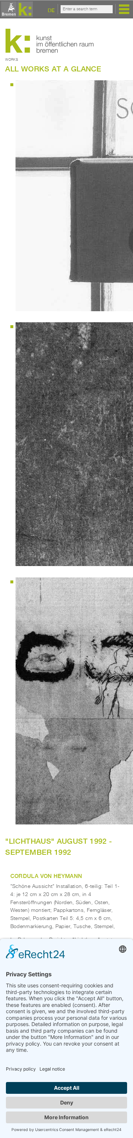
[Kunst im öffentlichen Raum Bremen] (16, 10)
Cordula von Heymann (46, 875)
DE (51, 10)
